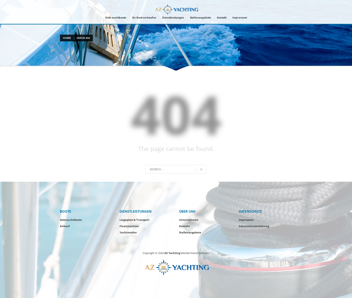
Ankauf (65, 226)
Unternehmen (188, 220)
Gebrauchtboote (71, 220)
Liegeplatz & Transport (135, 220)
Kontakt (184, 226)
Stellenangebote (190, 232)
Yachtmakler (128, 232)
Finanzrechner (129, 226)
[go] (201, 169)
